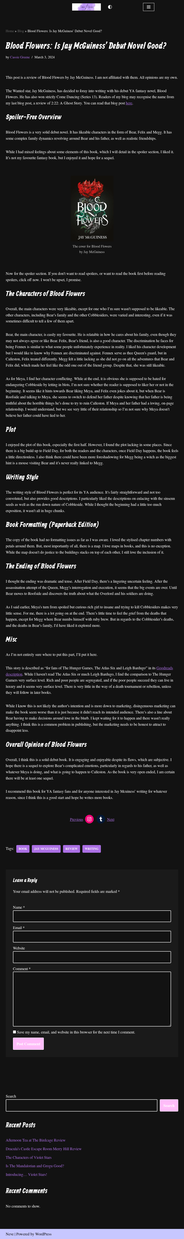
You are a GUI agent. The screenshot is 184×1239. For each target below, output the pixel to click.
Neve (10, 1233)
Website (19, 947)
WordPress (43, 1233)
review (71, 849)
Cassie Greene (20, 57)
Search (11, 1096)
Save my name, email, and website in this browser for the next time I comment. (76, 1031)
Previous (76, 819)
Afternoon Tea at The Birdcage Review (36, 1139)
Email (19, 927)
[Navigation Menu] (148, 7)
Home (10, 31)
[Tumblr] (101, 819)
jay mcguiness (46, 849)
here (129, 102)
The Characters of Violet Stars (29, 1157)
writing (91, 849)
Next (110, 819)
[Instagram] (89, 819)
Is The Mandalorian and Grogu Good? (35, 1165)
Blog (20, 31)
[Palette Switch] (110, 7)
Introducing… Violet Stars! (26, 1174)
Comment (22, 968)
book (23, 849)
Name (19, 907)
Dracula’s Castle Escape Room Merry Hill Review (44, 1148)
